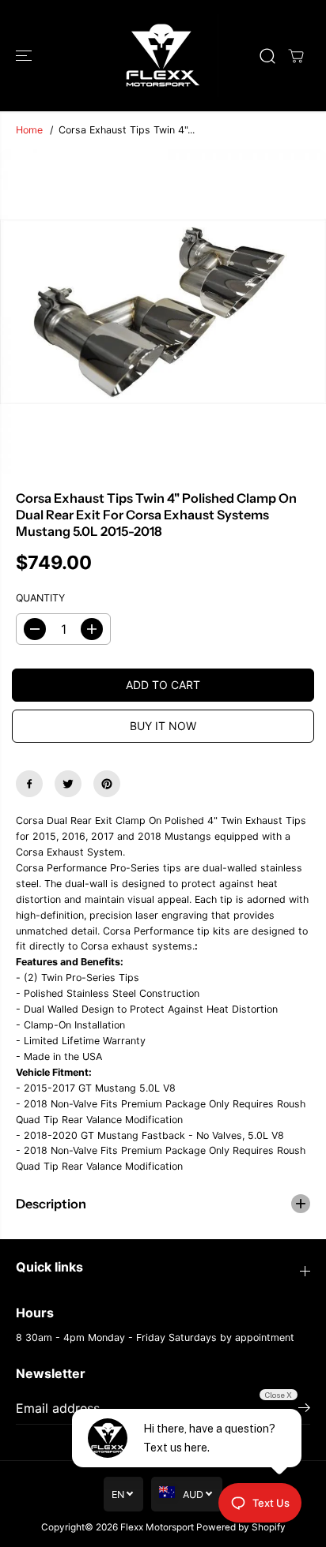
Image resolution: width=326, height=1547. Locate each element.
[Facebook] (29, 783)
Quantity (40, 598)
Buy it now (163, 725)
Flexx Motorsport (157, 1527)
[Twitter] (68, 783)
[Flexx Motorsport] (163, 55)
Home (29, 130)
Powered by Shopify (241, 1527)
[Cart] (296, 56)
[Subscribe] (304, 1410)
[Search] (267, 56)
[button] (25, 55)
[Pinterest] (106, 783)
